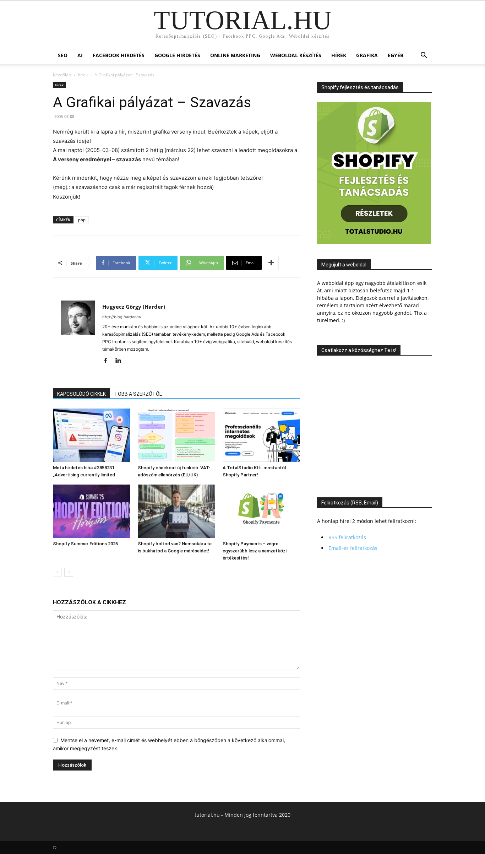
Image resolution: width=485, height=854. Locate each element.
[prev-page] (57, 572)
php (82, 219)
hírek (338, 55)
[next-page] (68, 572)
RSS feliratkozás (347, 537)
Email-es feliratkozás (352, 548)
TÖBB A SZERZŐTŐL (138, 394)
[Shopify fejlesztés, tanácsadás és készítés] (374, 242)
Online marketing (235, 55)
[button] (423, 56)
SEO (62, 55)
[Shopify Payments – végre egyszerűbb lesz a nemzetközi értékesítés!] (261, 511)
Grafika (367, 55)
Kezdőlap (62, 75)
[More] (271, 263)
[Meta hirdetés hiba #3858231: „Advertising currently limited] (91, 435)
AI (80, 55)
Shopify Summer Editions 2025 (85, 543)
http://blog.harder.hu (121, 316)
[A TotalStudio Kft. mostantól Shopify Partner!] (261, 435)
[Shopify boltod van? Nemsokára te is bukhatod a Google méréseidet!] (176, 511)
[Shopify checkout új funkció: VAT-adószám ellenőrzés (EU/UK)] (176, 435)
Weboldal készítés (295, 55)
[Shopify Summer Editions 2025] (91, 511)
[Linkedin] (121, 361)
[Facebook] (108, 361)
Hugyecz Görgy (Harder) (133, 306)
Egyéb (395, 55)
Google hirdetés (177, 55)
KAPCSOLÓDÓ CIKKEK (81, 394)
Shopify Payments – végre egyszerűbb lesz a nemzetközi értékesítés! (255, 551)
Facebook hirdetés (119, 55)
